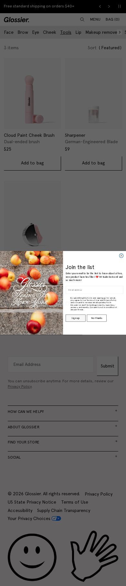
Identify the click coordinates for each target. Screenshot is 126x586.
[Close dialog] (121, 256)
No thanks (96, 318)
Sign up (75, 318)
